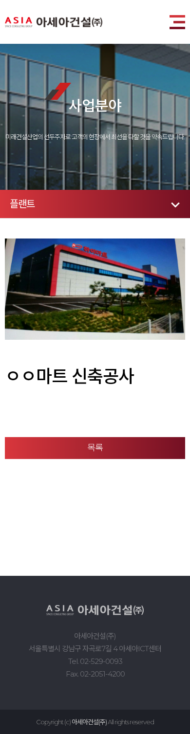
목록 (95, 447)
